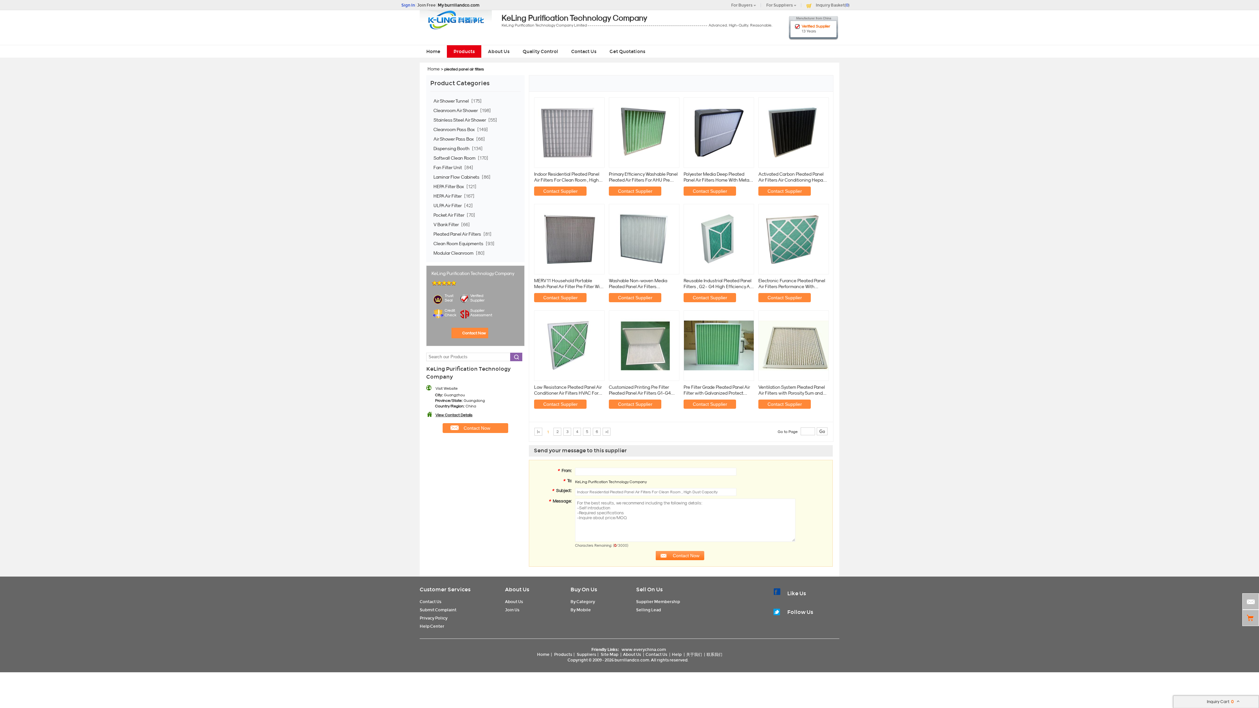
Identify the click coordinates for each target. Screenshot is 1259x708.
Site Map (609, 654)
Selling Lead (648, 609)
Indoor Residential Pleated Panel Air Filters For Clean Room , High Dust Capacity (566, 177)
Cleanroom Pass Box (454, 129)
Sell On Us (649, 589)
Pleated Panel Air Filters (457, 234)
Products (464, 51)
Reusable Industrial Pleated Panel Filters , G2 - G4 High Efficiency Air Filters (718, 283)
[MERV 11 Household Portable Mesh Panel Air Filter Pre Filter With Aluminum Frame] (569, 238)
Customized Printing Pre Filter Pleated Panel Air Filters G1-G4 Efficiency (640, 390)
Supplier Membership (658, 601)
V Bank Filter (446, 224)
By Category (582, 601)
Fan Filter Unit (448, 167)
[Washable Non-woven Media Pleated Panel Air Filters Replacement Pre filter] (644, 238)
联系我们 (714, 654)
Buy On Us (583, 589)
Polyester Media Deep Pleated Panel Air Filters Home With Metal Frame (717, 177)
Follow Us (800, 612)
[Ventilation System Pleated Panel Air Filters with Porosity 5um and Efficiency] (794, 345)
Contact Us (583, 51)
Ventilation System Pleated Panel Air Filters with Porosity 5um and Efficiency (791, 390)
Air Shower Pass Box (454, 139)
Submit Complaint (438, 609)
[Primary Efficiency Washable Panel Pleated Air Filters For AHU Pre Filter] (644, 131)
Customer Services (445, 589)
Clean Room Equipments (458, 243)
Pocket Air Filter (449, 215)
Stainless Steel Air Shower (460, 120)
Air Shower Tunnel (451, 101)
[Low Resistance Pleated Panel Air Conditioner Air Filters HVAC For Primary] (569, 345)
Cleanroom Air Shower (456, 110)
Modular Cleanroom (453, 253)
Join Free (426, 5)
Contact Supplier (560, 191)
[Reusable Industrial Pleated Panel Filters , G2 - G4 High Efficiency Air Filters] (719, 238)
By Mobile (580, 609)
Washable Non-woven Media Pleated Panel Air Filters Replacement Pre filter (638, 283)
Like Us (796, 593)
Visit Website (446, 388)
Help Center (432, 626)
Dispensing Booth (451, 148)
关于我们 (694, 654)
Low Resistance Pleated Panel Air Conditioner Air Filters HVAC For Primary (568, 390)
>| (606, 431)
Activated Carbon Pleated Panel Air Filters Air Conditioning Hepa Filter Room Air (791, 177)
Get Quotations (627, 51)
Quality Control (540, 51)
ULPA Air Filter (448, 205)
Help (677, 654)
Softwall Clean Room (454, 158)
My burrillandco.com (458, 5)
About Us (499, 51)
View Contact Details (453, 415)
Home (433, 51)
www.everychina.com (644, 649)
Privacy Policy (434, 618)
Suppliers (586, 654)
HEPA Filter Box (449, 186)
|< (538, 431)
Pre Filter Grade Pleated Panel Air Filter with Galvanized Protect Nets (717, 390)
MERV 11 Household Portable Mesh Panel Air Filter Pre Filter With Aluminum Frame (569, 283)
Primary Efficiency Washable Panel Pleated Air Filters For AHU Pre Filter (643, 177)
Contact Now (474, 333)
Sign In (408, 5)
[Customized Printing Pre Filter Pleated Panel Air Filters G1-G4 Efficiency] (644, 345)
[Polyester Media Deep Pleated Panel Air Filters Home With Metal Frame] (719, 131)
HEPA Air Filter (448, 196)
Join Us (512, 609)
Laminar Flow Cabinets (456, 177)
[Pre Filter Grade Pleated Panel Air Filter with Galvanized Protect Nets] (719, 345)
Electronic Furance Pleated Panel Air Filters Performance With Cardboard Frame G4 (791, 283)
